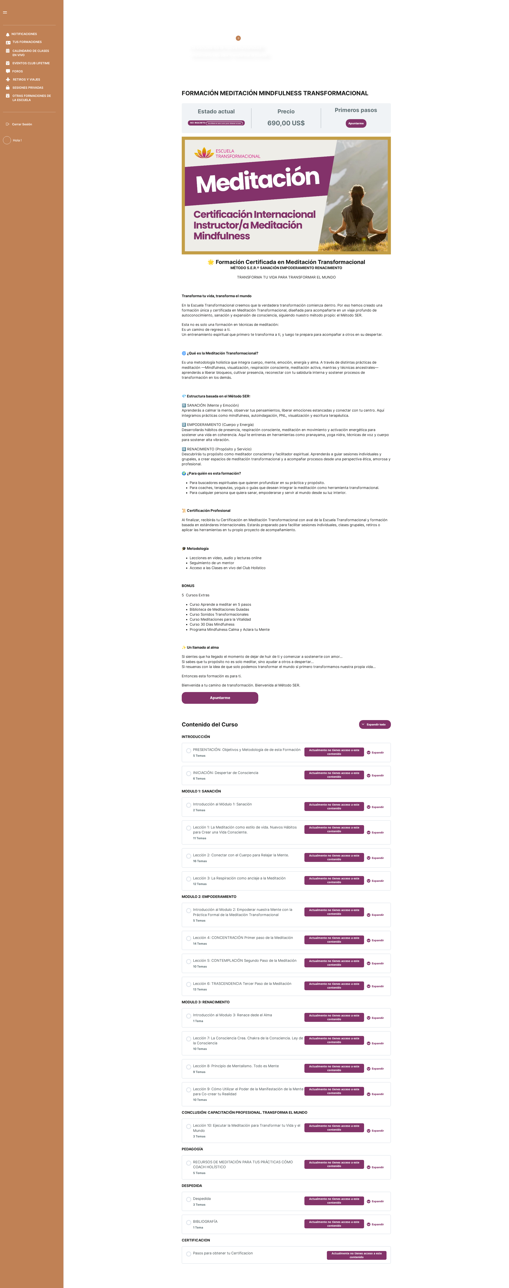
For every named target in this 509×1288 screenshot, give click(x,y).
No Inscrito (198, 122)
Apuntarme (356, 123)
